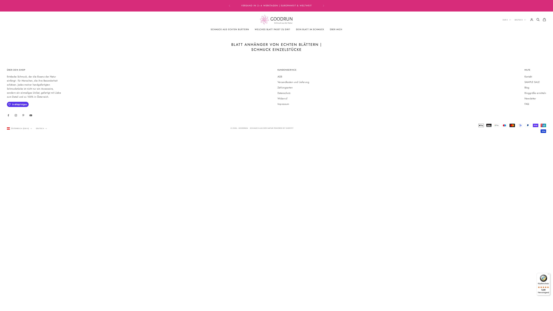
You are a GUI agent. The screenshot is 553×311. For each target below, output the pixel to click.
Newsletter (530, 98)
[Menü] (548, 274)
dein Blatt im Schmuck (310, 29)
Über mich (336, 29)
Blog (526, 87)
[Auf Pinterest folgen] (23, 115)
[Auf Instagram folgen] (15, 115)
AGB (280, 76)
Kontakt (528, 76)
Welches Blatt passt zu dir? (272, 29)
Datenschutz (284, 93)
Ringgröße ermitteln (535, 93)
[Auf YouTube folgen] (30, 115)
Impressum (283, 104)
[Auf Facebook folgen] (8, 115)
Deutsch (519, 20)
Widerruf (282, 98)
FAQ (526, 104)
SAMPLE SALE (532, 82)
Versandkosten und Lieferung (293, 82)
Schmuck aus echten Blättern (230, 29)
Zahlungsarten (285, 87)
